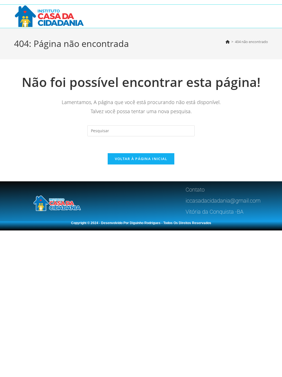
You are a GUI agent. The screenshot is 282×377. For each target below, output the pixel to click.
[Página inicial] (228, 41)
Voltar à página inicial (141, 158)
